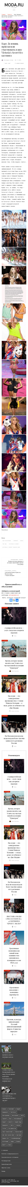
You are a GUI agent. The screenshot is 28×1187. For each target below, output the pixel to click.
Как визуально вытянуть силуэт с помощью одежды (7, 1055)
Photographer (5, 1115)
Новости (10, 14)
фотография (5, 1141)
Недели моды (18, 1122)
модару (18, 1109)
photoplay (13, 1112)
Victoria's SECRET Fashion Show (11, 547)
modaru (4, 1109)
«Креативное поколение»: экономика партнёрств (14, 991)
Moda (10, 1118)
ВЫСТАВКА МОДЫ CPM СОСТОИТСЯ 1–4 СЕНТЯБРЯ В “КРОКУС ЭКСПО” (14, 920)
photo (22, 1115)
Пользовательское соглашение (10, 1157)
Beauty (4, 1144)
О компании (5, 1150)
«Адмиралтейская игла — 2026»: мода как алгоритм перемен (14, 630)
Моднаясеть (5, 1125)
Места (12, 1125)
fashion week (18, 1131)
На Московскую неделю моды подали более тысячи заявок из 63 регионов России (14, 739)
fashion (18, 1125)
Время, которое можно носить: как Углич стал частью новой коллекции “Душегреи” (14, 664)
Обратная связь (6, 1167)
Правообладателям (7, 1164)
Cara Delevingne (6, 540)
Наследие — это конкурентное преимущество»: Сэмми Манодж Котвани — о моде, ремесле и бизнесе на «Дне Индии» (14, 702)
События (4, 1118)
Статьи (4, 1128)
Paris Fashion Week (7, 1131)
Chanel (12, 1141)
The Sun (4, 544)
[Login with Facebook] (11, 600)
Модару (4, 1122)
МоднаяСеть (5, 1112)
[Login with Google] (14, 600)
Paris (21, 540)
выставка (19, 1135)
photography (15, 1115)
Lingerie (15, 540)
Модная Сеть (5, 1138)
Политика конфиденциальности (10, 1153)
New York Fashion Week (8, 1135)
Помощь (3, 1171)
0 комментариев (19, 63)
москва (18, 1141)
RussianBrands (18, 1118)
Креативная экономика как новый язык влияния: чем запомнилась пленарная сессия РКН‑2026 (14, 955)
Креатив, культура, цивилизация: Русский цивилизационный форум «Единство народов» (14, 1025)
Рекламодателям (6, 1160)
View (13, 615)
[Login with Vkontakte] (17, 600)
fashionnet (11, 1109)
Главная (3, 14)
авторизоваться (14, 595)
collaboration (12, 1128)
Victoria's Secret (14, 544)
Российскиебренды (15, 1138)
